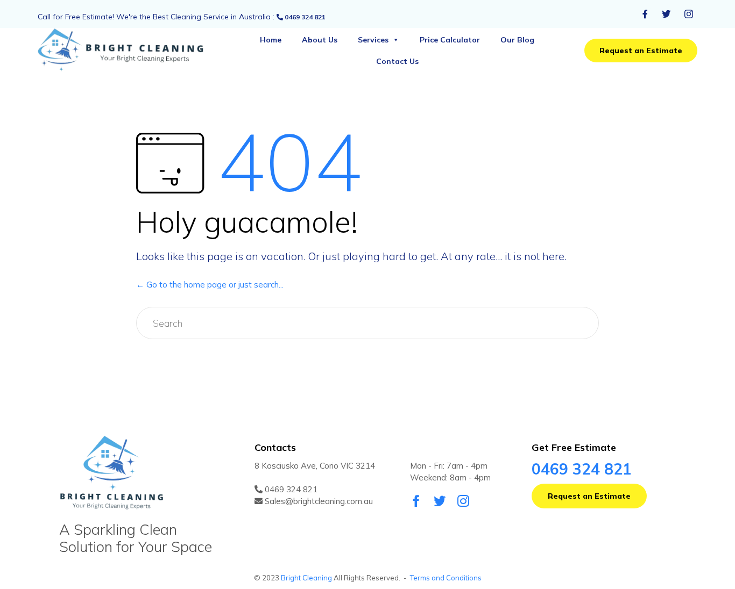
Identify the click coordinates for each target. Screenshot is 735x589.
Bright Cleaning (306, 577)
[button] (640, 50)
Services (373, 40)
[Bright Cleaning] (130, 51)
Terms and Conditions (446, 577)
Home (270, 40)
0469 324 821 (304, 17)
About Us (319, 40)
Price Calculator (450, 40)
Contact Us (397, 61)
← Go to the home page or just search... (210, 284)
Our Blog (517, 40)
